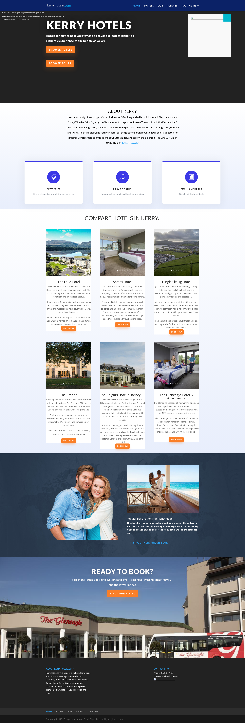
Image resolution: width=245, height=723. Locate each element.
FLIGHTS (172, 6)
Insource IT (79, 719)
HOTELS (149, 6)
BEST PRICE (53, 189)
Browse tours (60, 63)
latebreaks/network (170, 676)
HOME (137, 6)
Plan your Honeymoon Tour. (149, 542)
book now (68, 328)
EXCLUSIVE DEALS (191, 189)
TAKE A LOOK (130, 142)
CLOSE (227, 18)
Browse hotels (60, 49)
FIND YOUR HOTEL (122, 593)
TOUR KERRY (188, 6)
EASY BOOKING (122, 189)
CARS (161, 6)
